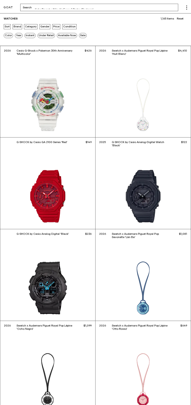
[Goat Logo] (8, 8)
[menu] (186, 7)
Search (64, 7)
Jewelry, (21, 395)
